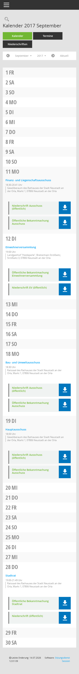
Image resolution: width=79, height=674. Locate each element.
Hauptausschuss (16, 429)
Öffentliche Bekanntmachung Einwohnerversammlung (30, 274)
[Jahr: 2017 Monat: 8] (8, 55)
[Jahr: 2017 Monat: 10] (53, 55)
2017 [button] (40, 55)
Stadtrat (11, 575)
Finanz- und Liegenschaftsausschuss (28, 180)
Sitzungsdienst (62, 659)
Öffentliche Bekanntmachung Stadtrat (30, 603)
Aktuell (64, 55)
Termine (48, 36)
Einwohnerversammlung (21, 247)
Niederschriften (17, 44)
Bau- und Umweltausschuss (23, 362)
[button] (65, 208)
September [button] (22, 55)
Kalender (17, 36)
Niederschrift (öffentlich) (27, 616)
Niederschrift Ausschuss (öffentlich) (27, 207)
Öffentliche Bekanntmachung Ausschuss (30, 222)
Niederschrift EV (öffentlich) (29, 287)
